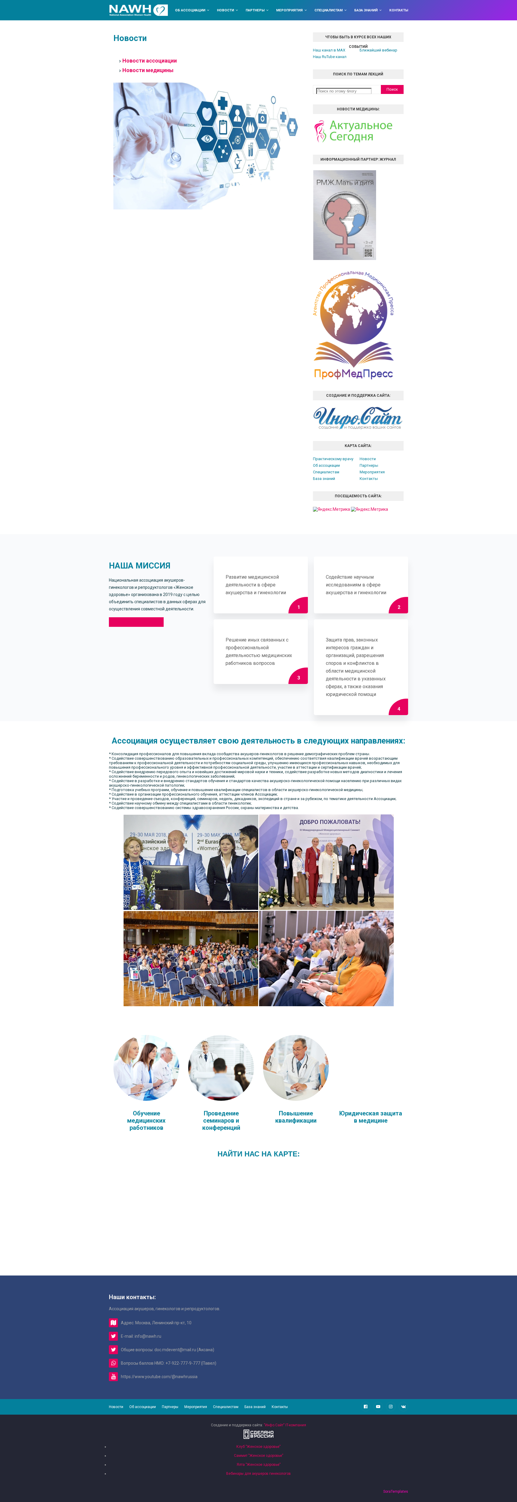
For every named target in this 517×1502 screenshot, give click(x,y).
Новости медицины (148, 70)
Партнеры (369, 465)
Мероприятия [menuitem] (289, 10)
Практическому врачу (333, 459)
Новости (368, 459)
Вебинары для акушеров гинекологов (258, 1473)
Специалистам (326, 472)
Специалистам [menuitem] (328, 10)
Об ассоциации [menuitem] (190, 10)
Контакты (369, 478)
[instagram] (391, 1406)
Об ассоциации (326, 465)
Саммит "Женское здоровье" (258, 1456)
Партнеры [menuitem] (255, 10)
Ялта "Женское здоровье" (259, 1465)
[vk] (403, 1406)
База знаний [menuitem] (366, 10)
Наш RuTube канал (329, 56)
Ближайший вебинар (378, 50)
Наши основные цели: (136, 622)
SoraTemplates (395, 1491)
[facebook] (365, 1406)
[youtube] (378, 1406)
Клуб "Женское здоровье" (258, 1447)
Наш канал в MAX (329, 50)
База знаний (324, 478)
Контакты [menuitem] (398, 10)
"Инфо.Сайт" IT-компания (285, 1425)
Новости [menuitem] (225, 10)
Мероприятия (372, 472)
